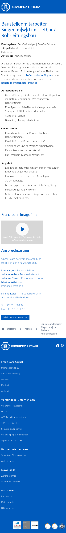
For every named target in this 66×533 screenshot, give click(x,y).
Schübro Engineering (11, 429)
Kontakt (5, 385)
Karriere (28, 329)
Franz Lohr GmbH (12, 362)
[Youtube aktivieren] (22, 229)
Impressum (6, 496)
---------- (5, 379)
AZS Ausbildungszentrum (13, 417)
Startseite (11, 329)
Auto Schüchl (7, 461)
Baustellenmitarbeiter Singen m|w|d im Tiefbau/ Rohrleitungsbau (51, 329)
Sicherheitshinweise (10, 482)
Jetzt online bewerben (15, 317)
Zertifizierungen (8, 476)
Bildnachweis (7, 508)
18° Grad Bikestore (10, 423)
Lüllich (4, 412)
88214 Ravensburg (10, 374)
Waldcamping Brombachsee (14, 435)
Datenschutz (7, 502)
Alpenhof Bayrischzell (11, 440)
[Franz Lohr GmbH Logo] (20, 7)
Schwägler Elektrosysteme (14, 455)
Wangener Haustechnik (12, 406)
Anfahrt (5, 391)
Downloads (8, 470)
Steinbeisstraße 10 (10, 368)
